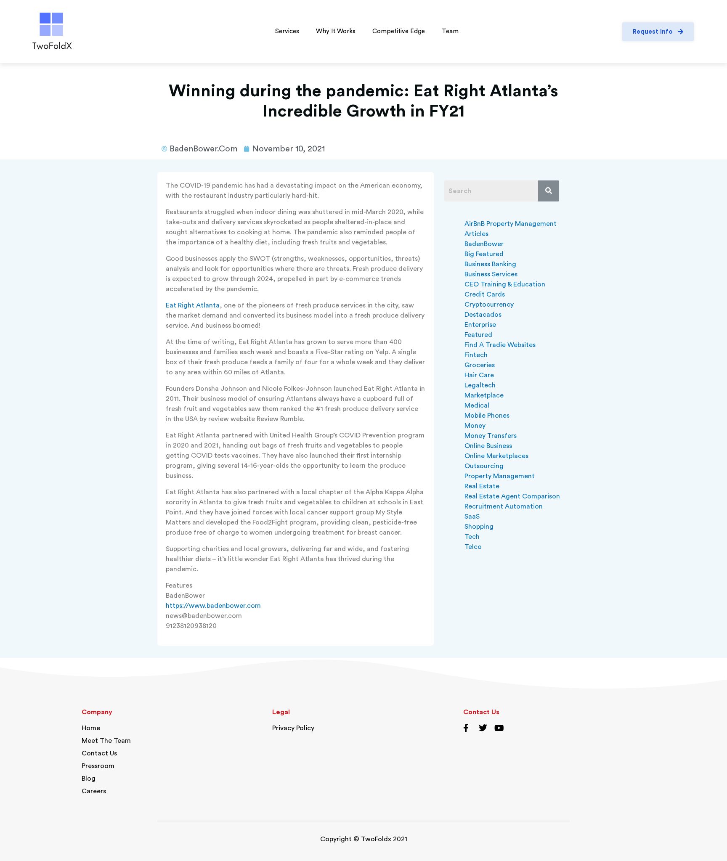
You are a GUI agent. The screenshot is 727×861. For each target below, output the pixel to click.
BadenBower (484, 244)
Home (91, 728)
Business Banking (490, 264)
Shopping (479, 526)
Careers (94, 791)
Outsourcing (484, 466)
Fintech (476, 355)
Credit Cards (484, 294)
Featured (478, 334)
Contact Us (99, 753)
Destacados (482, 314)
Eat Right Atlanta (193, 305)
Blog (89, 778)
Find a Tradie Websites (500, 345)
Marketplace (484, 395)
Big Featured (484, 254)
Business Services (490, 274)
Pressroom (98, 766)
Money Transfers (490, 435)
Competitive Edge (398, 31)
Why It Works (336, 31)
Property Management (499, 476)
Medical (476, 405)
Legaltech (480, 385)
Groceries (479, 365)
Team (450, 31)
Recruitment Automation (503, 506)
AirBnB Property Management (510, 223)
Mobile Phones (486, 415)
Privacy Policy (293, 728)
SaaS (472, 516)
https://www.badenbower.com (213, 605)
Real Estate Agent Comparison (512, 496)
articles (476, 233)
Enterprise (480, 324)
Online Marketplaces (496, 456)
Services (287, 31)
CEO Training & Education (504, 284)
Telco (473, 546)
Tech (472, 536)
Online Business (488, 445)
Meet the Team (106, 740)
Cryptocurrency (489, 304)
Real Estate (481, 486)
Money (475, 425)
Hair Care (479, 375)
